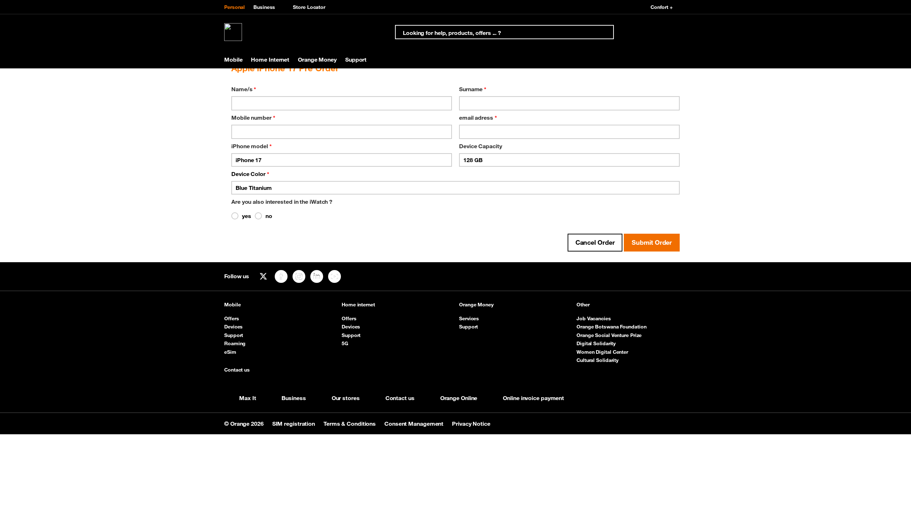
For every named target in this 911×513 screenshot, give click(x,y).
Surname (472, 89)
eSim (230, 352)
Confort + (662, 7)
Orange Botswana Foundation (611, 326)
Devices (233, 326)
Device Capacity (480, 146)
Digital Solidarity (596, 343)
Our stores (346, 397)
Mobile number (253, 117)
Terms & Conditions (350, 423)
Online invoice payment (533, 397)
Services (469, 318)
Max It (247, 397)
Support (233, 335)
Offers (231, 318)
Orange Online (459, 397)
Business (264, 7)
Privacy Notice (471, 423)
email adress (478, 117)
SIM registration (294, 423)
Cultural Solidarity (597, 360)
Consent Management (414, 423)
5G (345, 343)
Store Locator (309, 7)
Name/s (243, 89)
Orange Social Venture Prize (609, 335)
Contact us (237, 370)
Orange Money (476, 305)
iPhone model (251, 146)
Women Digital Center (602, 352)
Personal (234, 7)
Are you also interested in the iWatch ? (281, 201)
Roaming (235, 343)
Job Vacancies (593, 318)
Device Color (250, 173)
